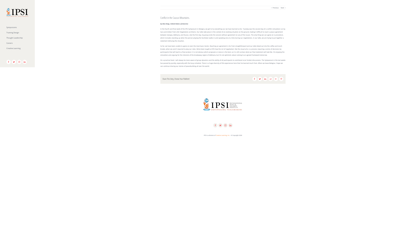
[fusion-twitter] (220, 125)
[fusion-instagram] (225, 125)
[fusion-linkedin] (230, 125)
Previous (276, 8)
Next (282, 8)
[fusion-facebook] (215, 125)
